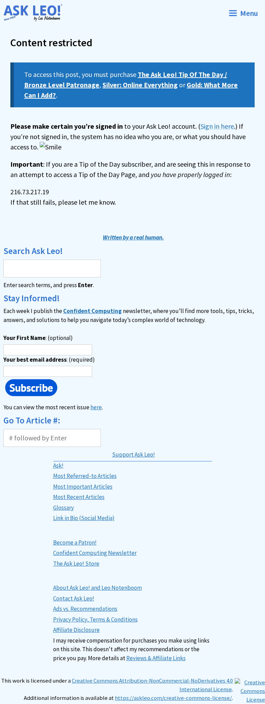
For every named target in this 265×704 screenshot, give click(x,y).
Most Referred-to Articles (85, 476)
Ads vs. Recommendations (85, 609)
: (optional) (38, 338)
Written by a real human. (133, 237)
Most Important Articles (82, 486)
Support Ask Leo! (133, 454)
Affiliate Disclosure (76, 630)
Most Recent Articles (79, 497)
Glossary (63, 507)
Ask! (58, 465)
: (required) (49, 359)
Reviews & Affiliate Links (156, 658)
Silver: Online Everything (140, 84)
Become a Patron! (75, 542)
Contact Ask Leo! (73, 598)
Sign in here (217, 126)
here (96, 407)
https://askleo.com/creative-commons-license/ (173, 698)
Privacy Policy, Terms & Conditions (95, 619)
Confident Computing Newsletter (95, 553)
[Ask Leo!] (35, 13)
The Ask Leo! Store (76, 563)
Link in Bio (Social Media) (84, 518)
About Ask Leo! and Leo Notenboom (97, 587)
